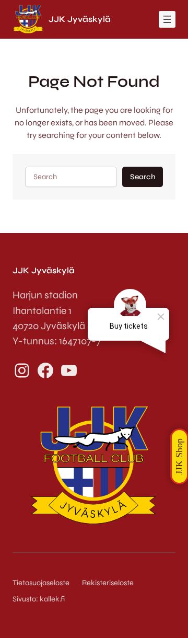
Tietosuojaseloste (41, 582)
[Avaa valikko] (167, 19)
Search (143, 176)
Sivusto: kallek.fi (39, 599)
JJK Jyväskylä (80, 19)
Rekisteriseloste (108, 582)
